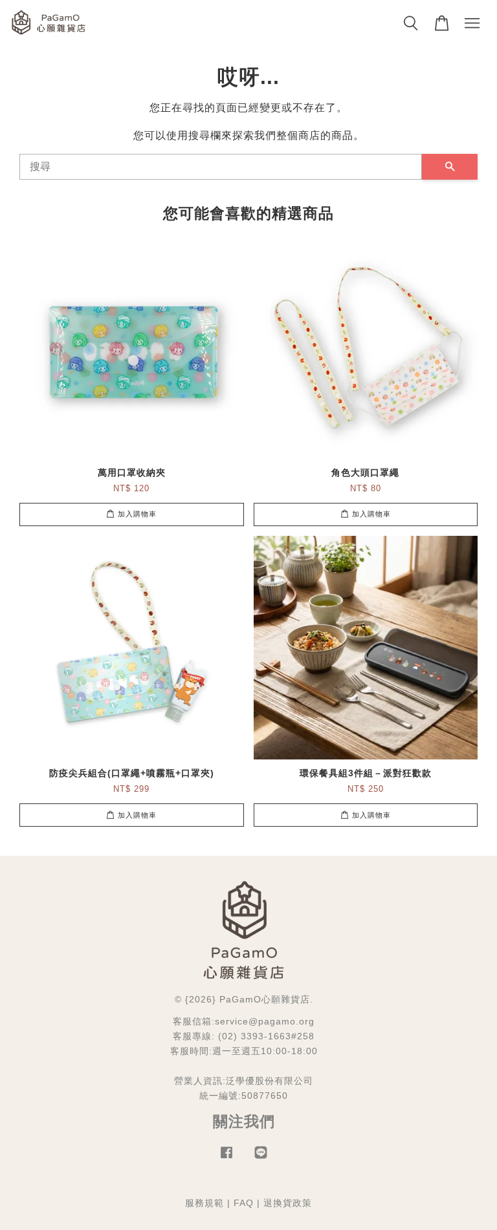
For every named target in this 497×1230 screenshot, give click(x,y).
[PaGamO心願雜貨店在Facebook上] (226, 1158)
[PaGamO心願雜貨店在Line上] (261, 1158)
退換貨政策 (287, 1203)
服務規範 (204, 1203)
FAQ (244, 1203)
